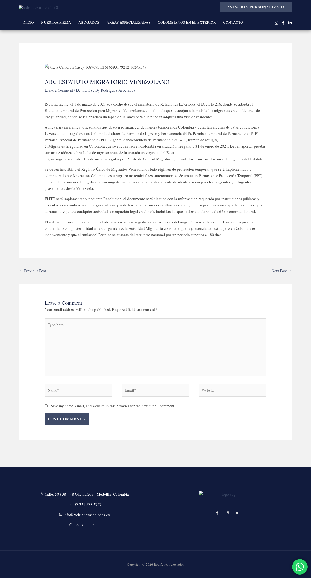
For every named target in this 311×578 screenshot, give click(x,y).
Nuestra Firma (56, 22)
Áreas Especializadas (128, 22)
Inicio (28, 22)
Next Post (282, 270)
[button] (254, 7)
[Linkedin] (290, 23)
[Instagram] (276, 23)
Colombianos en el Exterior (187, 22)
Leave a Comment (59, 90)
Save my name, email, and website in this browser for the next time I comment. (113, 405)
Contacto (233, 22)
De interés (84, 90)
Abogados (88, 22)
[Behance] (236, 513)
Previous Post (32, 270)
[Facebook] (283, 23)
